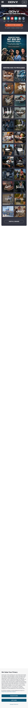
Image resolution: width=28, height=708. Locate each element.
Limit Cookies (14, 700)
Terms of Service (12, 691)
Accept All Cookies (14, 695)
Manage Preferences (14, 704)
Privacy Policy (4, 691)
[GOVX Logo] (13, 2)
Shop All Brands (14, 221)
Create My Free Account (14, 25)
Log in (21, 27)
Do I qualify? (7, 27)
